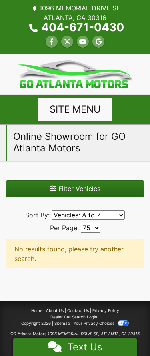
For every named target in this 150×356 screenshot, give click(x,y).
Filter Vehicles (78, 189)
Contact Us (78, 310)
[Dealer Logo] (75, 74)
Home (36, 310)
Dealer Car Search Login (73, 316)
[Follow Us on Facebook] (52, 42)
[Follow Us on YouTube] (83, 42)
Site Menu (75, 109)
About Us (55, 310)
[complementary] (126, 332)
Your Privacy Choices (95, 323)
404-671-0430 (82, 27)
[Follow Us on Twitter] (67, 42)
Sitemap (62, 323)
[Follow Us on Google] (98, 42)
